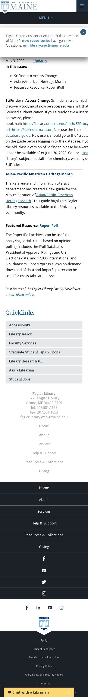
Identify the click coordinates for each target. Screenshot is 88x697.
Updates (40, 60)
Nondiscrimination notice (44, 657)
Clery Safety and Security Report (44, 674)
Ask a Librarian (21, 370)
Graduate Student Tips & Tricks (34, 352)
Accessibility (19, 325)
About (44, 435)
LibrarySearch (20, 334)
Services (44, 444)
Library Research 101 (26, 361)
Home (44, 426)
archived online (22, 294)
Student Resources (44, 649)
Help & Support (44, 453)
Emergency (44, 683)
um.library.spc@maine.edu (46, 45)
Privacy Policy (44, 666)
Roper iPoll (49, 225)
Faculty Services (22, 343)
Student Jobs (19, 379)
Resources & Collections (44, 462)
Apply (44, 640)
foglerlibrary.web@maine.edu (44, 417)
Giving (44, 471)
